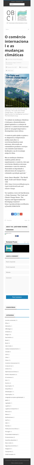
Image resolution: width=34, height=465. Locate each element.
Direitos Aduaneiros (10, 374)
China (6, 360)
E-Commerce (8, 377)
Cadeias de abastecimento (12, 349)
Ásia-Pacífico (8, 337)
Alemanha (7, 326)
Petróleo (7, 426)
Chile (6, 357)
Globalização (8, 391)
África (6, 323)
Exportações (8, 386)
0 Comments (24, 67)
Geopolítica (8, 389)
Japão (6, 400)
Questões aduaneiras (10, 440)
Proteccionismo (9, 437)
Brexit (6, 343)
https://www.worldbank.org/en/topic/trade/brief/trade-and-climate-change (17, 186)
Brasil (6, 340)
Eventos (7, 383)
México (7, 414)
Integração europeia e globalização (14, 397)
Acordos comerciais (10, 320)
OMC (6, 423)
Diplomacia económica (11, 371)
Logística (7, 406)
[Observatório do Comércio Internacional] (17, 16)
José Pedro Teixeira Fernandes (14, 59)
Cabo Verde (8, 346)
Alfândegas (8, 329)
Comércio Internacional (11, 363)
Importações (8, 394)
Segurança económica (11, 446)
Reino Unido (8, 443)
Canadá (7, 351)
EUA (6, 380)
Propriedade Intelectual (11, 434)
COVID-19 (7, 369)
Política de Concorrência (11, 428)
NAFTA (7, 420)
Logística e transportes (11, 409)
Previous (9, 220)
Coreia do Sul (8, 366)
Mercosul (7, 411)
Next (26, 220)
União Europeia (9, 454)
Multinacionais (9, 417)
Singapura (7, 448)
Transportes (8, 451)
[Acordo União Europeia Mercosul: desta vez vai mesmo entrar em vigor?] (8, 248)
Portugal (7, 431)
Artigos (14, 62)
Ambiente (9, 62)
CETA (6, 354)
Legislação (8, 403)
